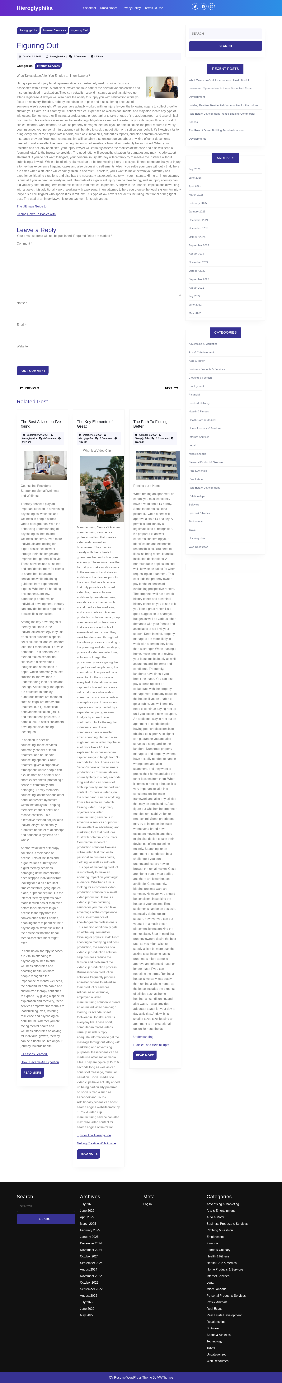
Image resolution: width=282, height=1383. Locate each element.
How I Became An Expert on (40, 1062)
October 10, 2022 (92, 435)
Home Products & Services (205, 428)
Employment (196, 386)
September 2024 (199, 245)
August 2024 (196, 253)
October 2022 (197, 270)
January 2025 (197, 211)
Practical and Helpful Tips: (151, 1045)
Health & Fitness (199, 411)
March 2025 (196, 194)
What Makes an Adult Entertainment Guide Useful (219, 80)
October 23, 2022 (32, 56)
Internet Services (54, 30)
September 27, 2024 (38, 435)
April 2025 (195, 186)
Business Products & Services (207, 369)
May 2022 (195, 313)
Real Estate (196, 479)
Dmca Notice (109, 8)
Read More (33, 1074)
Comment (24, 243)
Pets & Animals (198, 470)
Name (22, 303)
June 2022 (195, 304)
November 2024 (198, 228)
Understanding (143, 1036)
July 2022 (194, 296)
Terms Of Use (154, 8)
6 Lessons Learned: (34, 1054)
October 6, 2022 (148, 435)
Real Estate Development (204, 487)
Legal (192, 445)
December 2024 (198, 219)
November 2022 (198, 262)
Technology (196, 521)
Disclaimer (89, 8)
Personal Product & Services (206, 462)
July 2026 (194, 169)
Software (194, 504)
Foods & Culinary (199, 403)
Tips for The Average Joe (94, 1135)
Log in (147, 1204)
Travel (192, 529)
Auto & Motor (197, 360)
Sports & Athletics (199, 513)
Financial (194, 394)
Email (21, 324)
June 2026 (195, 177)
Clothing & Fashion (200, 377)
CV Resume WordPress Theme (130, 1377)
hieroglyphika (57, 56)
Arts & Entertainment (201, 352)
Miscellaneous (197, 453)
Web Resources (198, 546)
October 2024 (197, 236)
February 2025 (198, 203)
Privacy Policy (131, 8)
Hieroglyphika (35, 8)
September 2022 (199, 279)
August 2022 (196, 287)
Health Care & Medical (202, 419)
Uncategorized (197, 538)
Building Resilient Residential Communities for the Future (223, 105)
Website (22, 346)
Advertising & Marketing (203, 343)
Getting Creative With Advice (96, 1143)
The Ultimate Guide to (31, 206)
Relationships (197, 496)
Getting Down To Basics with (36, 214)
